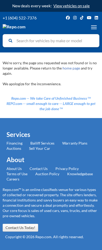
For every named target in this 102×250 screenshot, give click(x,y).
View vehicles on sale (71, 5)
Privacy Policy (67, 168)
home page (71, 68)
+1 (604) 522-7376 (20, 17)
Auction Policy (47, 174)
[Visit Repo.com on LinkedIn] (96, 18)
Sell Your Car (39, 148)
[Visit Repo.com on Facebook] (68, 18)
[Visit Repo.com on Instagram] (75, 18)
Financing (14, 143)
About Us (14, 168)
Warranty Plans (74, 143)
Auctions (14, 148)
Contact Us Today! (20, 227)
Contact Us (39, 168)
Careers (13, 179)
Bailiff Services (42, 143)
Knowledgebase (80, 174)
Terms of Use (17, 174)
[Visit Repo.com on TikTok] (82, 18)
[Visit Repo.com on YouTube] (89, 18)
